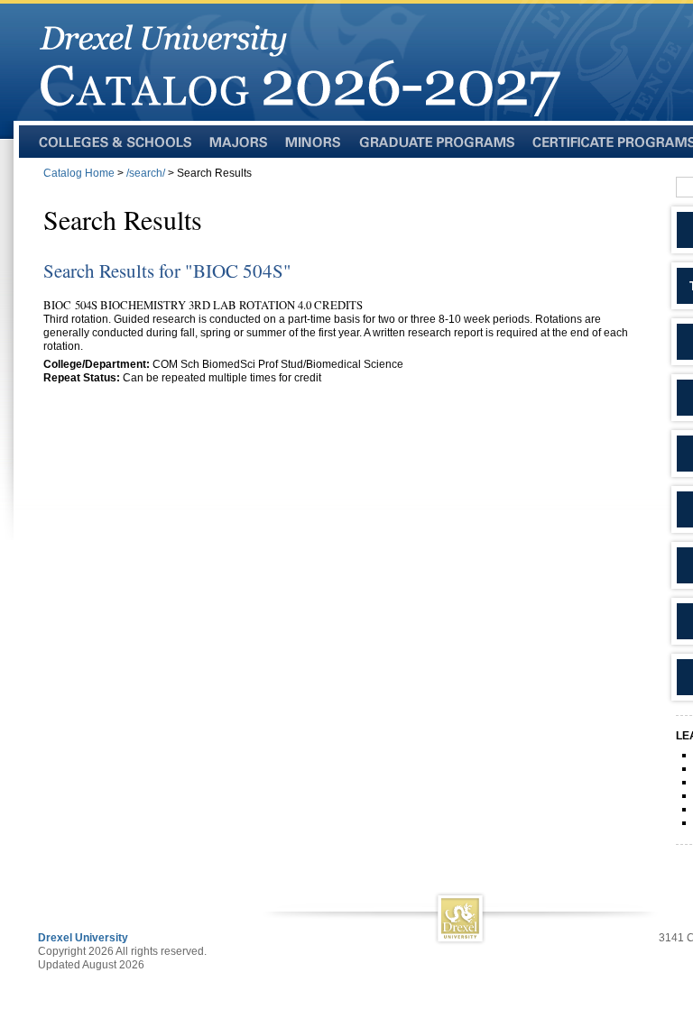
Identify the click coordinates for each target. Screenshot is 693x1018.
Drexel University (83, 937)
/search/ (145, 173)
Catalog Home (79, 173)
